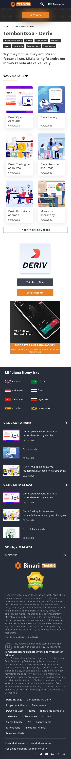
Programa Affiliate (16, 705)
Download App (14, 710)
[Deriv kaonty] (51, 99)
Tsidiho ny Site (35, 282)
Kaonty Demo (43, 722)
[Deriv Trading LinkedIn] (51, 754)
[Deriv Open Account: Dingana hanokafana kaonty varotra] (19, 99)
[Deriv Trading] (35, 568)
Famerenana (39, 705)
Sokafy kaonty (35, 292)
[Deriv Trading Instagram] (56, 754)
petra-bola (18, 46)
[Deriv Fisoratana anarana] (19, 194)
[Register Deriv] (35, 321)
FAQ (29, 722)
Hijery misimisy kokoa (36, 229)
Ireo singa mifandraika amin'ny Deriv (26, 748)
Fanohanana (49, 46)
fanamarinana (33, 46)
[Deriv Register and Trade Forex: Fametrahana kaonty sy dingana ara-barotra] (51, 146)
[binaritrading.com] (20, 4)
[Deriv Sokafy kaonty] (11, 532)
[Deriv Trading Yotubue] (45, 754)
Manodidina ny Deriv (38, 699)
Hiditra (29, 40)
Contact (46, 716)
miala (7, 46)
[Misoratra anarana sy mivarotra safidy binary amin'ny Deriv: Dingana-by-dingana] (51, 194)
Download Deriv (15, 733)
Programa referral (35, 727)
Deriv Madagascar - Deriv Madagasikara (28, 743)
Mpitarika (55, 40)
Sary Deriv (35, 14)
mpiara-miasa (29, 716)
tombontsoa (41, 40)
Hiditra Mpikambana (52, 710)
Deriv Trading (14, 699)
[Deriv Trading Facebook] (33, 754)
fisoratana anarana (13, 40)
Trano (6, 26)
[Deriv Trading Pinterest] (62, 754)
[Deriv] (35, 272)
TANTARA (11, 716)
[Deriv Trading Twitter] (39, 754)
